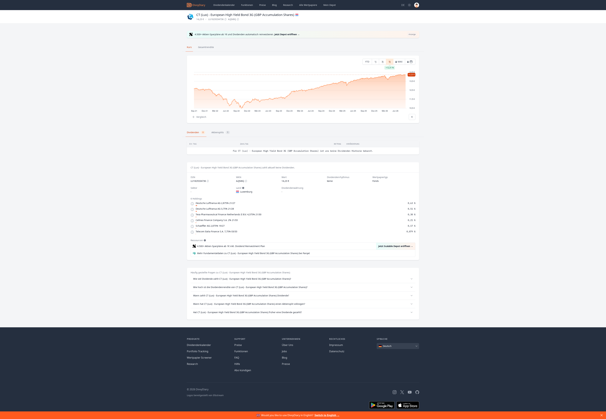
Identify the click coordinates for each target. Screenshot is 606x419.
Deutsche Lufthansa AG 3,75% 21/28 (215, 208)
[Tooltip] (242, 188)
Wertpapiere (308, 4)
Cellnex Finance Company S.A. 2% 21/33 (217, 220)
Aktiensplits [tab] (219, 132)
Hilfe (237, 364)
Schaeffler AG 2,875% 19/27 (210, 225)
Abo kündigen (242, 370)
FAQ (236, 357)
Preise (262, 4)
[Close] (601, 415)
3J (382, 61)
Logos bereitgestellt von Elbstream (205, 395)
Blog (284, 357)
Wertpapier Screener (199, 357)
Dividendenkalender (224, 4)
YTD (367, 61)
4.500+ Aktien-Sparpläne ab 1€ (231, 246)
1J (375, 61)
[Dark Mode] (409, 5)
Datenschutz (336, 351)
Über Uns (287, 345)
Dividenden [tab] (195, 132)
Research (192, 364)
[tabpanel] (303, 89)
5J (389, 62)
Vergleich (201, 116)
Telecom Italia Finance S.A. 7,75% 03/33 (216, 231)
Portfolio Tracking (197, 351)
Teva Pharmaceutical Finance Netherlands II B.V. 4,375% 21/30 (228, 214)
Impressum (336, 345)
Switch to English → (327, 415)
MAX (400, 61)
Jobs (284, 351)
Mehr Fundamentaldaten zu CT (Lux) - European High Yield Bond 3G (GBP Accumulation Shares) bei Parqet (253, 253)
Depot (329, 4)
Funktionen (247, 4)
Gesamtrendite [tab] (206, 47)
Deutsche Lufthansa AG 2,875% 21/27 (215, 203)
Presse (286, 364)
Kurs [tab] (189, 47)
